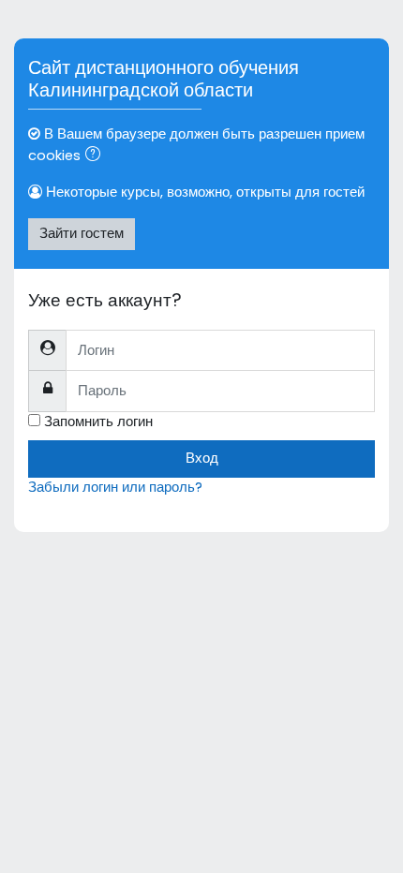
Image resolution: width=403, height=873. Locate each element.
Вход (202, 458)
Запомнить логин (98, 421)
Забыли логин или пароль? (115, 487)
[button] (96, 156)
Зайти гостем (81, 233)
